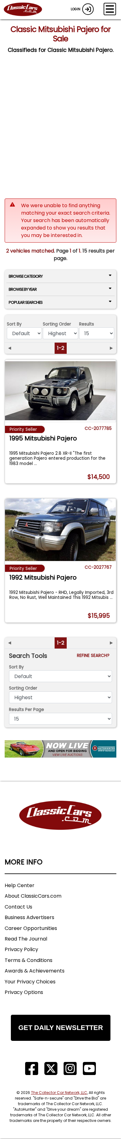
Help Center (19, 885)
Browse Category (26, 276)
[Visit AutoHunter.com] (60, 749)
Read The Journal (26, 938)
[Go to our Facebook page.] (31, 1068)
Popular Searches (26, 302)
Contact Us (18, 906)
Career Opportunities (31, 928)
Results (86, 324)
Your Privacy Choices (30, 981)
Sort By (14, 324)
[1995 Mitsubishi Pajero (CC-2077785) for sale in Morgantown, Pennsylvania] (60, 391)
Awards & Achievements (35, 970)
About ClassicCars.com (33, 896)
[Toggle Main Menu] (110, 9)
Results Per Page (26, 710)
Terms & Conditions (28, 960)
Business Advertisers (29, 917)
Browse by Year (23, 289)
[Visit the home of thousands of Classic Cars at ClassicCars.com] (26, 9)
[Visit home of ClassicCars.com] (60, 825)
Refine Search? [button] (94, 655)
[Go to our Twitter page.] (50, 1068)
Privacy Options (24, 992)
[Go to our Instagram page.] (70, 1068)
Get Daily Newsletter (60, 1028)
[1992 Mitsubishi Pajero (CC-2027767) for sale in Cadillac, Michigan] (60, 530)
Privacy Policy (21, 949)
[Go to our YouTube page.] (89, 1068)
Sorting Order (57, 324)
